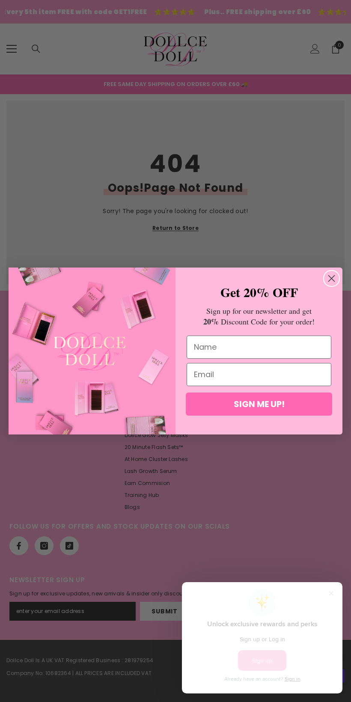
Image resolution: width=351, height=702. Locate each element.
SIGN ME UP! (259, 404)
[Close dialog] (331, 278)
